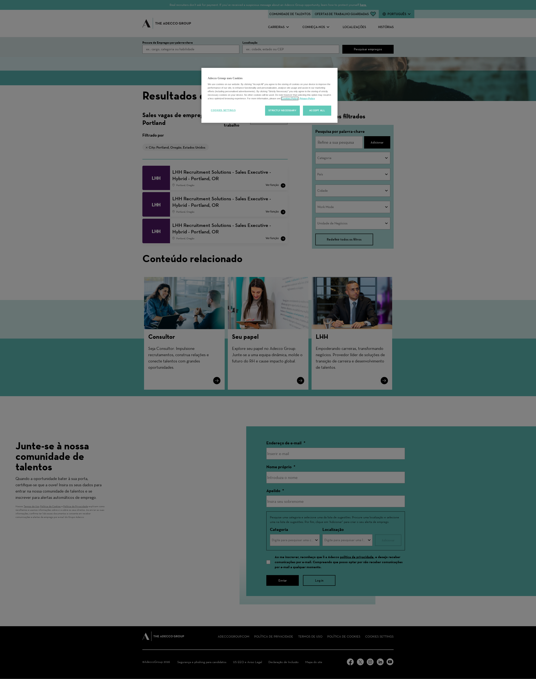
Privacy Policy (307, 98)
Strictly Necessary (282, 110)
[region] (269, 95)
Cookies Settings (223, 110)
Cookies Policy (290, 98)
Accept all (317, 110)
